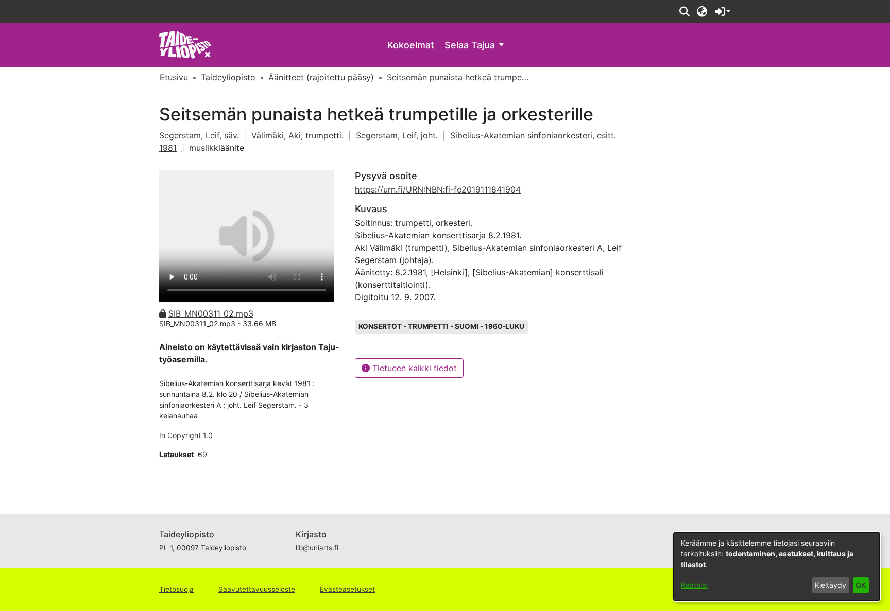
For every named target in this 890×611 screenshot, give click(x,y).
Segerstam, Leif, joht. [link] (397, 135)
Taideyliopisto (186, 534)
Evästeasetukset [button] (347, 589)
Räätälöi (694, 585)
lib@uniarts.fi (317, 548)
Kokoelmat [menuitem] (410, 45)
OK (860, 585)
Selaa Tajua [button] (469, 45)
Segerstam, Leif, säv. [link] (199, 135)
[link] (185, 44)
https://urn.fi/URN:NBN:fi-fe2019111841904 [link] (438, 189)
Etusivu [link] (174, 77)
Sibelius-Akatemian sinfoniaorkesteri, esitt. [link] (533, 135)
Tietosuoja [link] (176, 589)
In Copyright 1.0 (186, 435)
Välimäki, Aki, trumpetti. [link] (297, 135)
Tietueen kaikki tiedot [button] (413, 368)
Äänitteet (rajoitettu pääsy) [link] (321, 77)
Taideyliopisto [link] (228, 77)
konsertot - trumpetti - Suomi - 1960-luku (441, 326)
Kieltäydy (830, 585)
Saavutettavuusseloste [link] (256, 589)
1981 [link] (168, 148)
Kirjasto (311, 534)
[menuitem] (473, 45)
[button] (684, 11)
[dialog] (777, 566)
